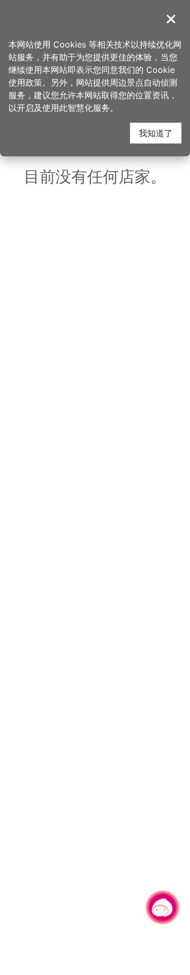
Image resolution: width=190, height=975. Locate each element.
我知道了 (156, 133)
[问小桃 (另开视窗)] (162, 907)
